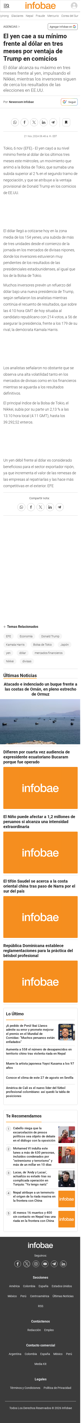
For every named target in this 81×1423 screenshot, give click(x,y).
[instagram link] (36, 1264)
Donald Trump (50, 636)
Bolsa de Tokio (42, 644)
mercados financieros (49, 653)
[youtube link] (45, 1264)
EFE (8, 636)
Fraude (38, 15)
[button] (6, 6)
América (14, 1286)
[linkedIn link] (63, 1264)
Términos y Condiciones (25, 1388)
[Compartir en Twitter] (34, 122)
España (43, 1286)
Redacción (34, 1330)
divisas (26, 661)
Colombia (29, 1286)
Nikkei (10, 661)
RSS (40, 1306)
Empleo (49, 1330)
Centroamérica (39, 1296)
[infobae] (40, 6)
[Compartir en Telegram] (53, 122)
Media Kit (40, 1364)
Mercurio (51, 15)
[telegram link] (54, 1264)
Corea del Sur (68, 15)
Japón (64, 644)
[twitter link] (26, 1264)
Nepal (28, 15)
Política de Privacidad (57, 1388)
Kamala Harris (15, 644)
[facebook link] (17, 1264)
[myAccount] (74, 5)
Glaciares (16, 15)
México (12, 1296)
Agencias (10, 26)
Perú (23, 1296)
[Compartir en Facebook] (24, 122)
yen (8, 653)
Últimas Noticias (63, 1296)
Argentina (15, 1354)
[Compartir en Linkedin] (44, 122)
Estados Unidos (62, 1286)
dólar (22, 653)
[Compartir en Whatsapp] (15, 122)
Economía (26, 636)
